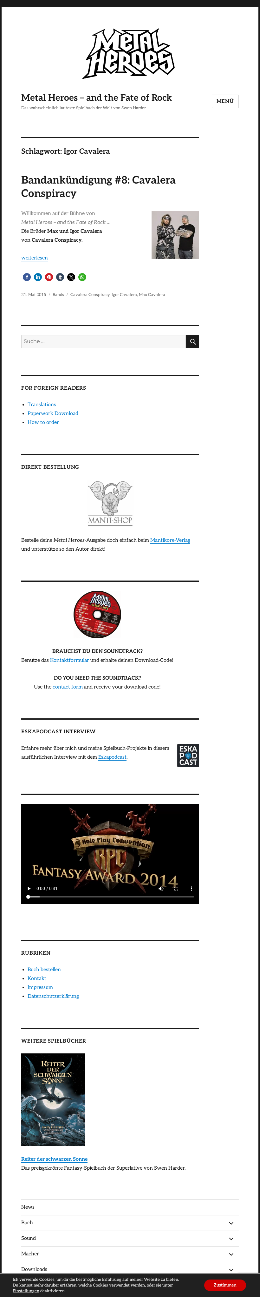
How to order (43, 423)
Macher (30, 1254)
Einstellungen (26, 1291)
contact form (68, 687)
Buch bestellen (44, 970)
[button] (27, 277)
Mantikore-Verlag (170, 540)
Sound (28, 1238)
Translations (42, 405)
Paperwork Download (53, 414)
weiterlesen (34, 258)
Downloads (34, 1270)
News (28, 1207)
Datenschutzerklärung (53, 996)
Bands (58, 294)
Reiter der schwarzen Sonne (54, 1159)
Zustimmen (225, 1285)
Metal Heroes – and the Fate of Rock (96, 98)
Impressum (40, 988)
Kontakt (37, 979)
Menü (225, 101)
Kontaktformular (69, 660)
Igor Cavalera (124, 294)
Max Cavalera (152, 294)
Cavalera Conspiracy (90, 294)
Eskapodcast (112, 757)
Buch (27, 1223)
